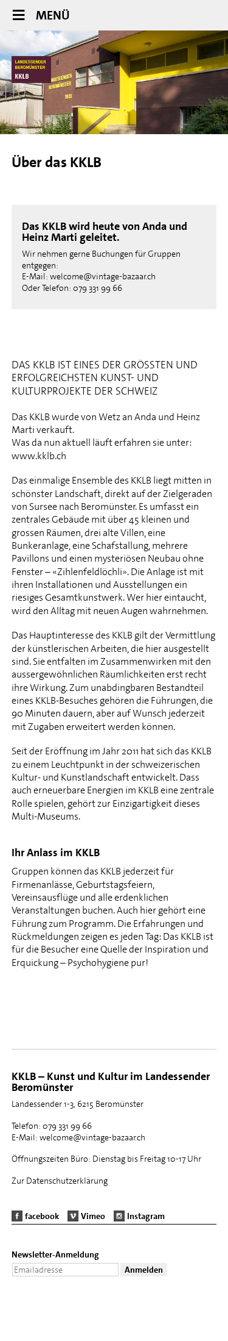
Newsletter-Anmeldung (55, 1254)
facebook (42, 1215)
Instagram (146, 1215)
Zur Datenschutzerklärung (60, 1180)
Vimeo (93, 1215)
